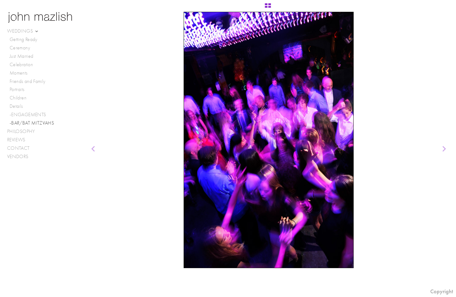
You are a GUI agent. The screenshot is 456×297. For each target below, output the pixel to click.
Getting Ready (24, 39)
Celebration (21, 64)
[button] (268, 7)
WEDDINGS (20, 31)
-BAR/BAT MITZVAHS (32, 123)
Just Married (21, 56)
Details (16, 106)
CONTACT (18, 148)
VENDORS (18, 156)
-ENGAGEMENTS (28, 114)
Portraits (17, 89)
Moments (19, 73)
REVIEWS (16, 140)
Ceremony (20, 48)
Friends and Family (27, 81)
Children (18, 98)
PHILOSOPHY (21, 131)
